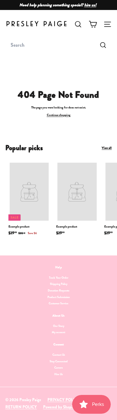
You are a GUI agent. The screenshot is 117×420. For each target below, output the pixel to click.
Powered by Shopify (59, 407)
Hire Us (58, 374)
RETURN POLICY (21, 407)
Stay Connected (59, 361)
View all (107, 148)
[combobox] (58, 45)
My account (58, 332)
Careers (58, 368)
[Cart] (92, 24)
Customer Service (58, 303)
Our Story (58, 326)
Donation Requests (58, 290)
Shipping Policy (58, 284)
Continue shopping (59, 115)
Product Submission (58, 297)
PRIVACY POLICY (63, 400)
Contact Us (58, 355)
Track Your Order (58, 278)
